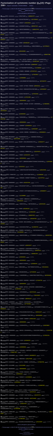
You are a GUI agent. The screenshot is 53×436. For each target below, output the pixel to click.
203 (26, 8)
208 (37, 8)
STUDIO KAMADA (22, 5)
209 (39, 8)
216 (19, 10)
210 (41, 8)
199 (18, 8)
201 (22, 8)
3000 (26, 10)
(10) (4, 16)
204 (28, 8)
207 (35, 8)
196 (12, 8)
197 (14, 8)
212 (45, 8)
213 (47, 8)
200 (20, 8)
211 (43, 8)
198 (16, 8)
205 (30, 8)
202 (24, 8)
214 (49, 8)
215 (51, 8)
